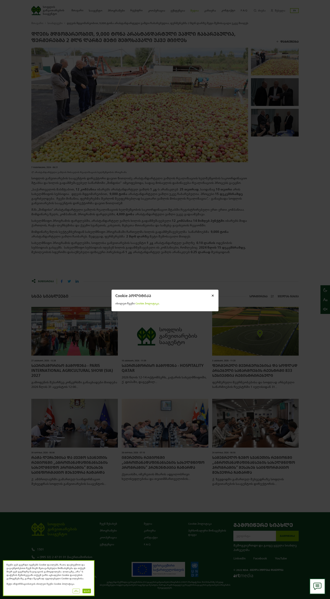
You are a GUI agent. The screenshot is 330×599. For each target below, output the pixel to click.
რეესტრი (136, 10)
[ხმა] (325, 309)
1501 (40, 549)
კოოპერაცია (156, 10)
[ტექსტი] (325, 299)
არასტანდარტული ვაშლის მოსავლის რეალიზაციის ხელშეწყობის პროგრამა (80, 172)
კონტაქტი (228, 10)
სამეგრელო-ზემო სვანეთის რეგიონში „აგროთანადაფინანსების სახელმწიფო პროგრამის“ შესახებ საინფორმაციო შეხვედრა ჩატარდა (253, 465)
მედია (194, 10)
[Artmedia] (243, 575)
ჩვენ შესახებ (108, 523)
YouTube (281, 558)
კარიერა (210, 10)
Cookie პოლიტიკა (200, 523)
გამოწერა (287, 536)
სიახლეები (55, 23)
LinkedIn (239, 558)
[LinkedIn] (77, 281)
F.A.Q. (147, 544)
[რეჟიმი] (325, 290)
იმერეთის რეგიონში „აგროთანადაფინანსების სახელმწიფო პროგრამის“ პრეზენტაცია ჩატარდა (163, 462)
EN (294, 10)
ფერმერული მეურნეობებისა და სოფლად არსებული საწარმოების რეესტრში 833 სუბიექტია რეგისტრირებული (254, 370)
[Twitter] (69, 281)
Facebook (260, 558)
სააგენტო (95, 10)
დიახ (87, 591)
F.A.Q (244, 10)
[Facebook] (62, 281)
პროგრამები (116, 10)
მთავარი (77, 10)
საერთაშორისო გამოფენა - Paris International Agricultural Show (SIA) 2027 (72, 370)
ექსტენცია (178, 10)
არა (76, 591)
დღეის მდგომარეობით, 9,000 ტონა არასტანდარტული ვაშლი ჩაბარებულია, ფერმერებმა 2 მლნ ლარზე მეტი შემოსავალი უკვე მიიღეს (157, 23)
